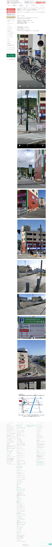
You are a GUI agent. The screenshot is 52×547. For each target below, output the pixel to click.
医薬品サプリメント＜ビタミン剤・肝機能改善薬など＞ (41, 456)
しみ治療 (8, 455)
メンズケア (9, 52)
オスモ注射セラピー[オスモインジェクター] (21, 464)
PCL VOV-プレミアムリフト (11, 429)
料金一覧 (27, 5)
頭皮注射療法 (18, 487)
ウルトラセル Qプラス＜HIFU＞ (21, 427)
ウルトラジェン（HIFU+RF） (11, 434)
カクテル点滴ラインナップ (40, 445)
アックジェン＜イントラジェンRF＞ (21, 428)
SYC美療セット (19, 499)
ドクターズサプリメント (20, 482)
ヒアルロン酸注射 (9, 451)
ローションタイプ (39, 428)
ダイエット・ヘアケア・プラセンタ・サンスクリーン (41, 454)
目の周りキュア (9, 31)
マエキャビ (18, 437)
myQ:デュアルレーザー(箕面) (21, 444)
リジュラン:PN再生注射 (20, 518)
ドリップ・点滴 (9, 36)
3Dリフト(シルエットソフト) (11, 426)
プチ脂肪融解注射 (19, 493)
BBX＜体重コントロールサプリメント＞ (41, 452)
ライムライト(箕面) (19, 441)
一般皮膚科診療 (21, 5)
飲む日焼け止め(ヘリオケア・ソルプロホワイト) (41, 462)
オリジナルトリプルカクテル (21, 519)
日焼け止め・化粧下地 (40, 436)
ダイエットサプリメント (20, 498)
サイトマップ (27, 544)
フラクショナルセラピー (10, 50)
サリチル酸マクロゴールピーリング (21, 455)
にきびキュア (9, 29)
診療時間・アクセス (34, 5)
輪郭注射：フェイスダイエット (11, 445)
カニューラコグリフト (10, 427)
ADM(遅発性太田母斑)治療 (10, 458)
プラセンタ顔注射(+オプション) (11, 438)
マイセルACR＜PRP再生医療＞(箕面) (11, 448)
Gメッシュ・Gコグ (19, 509)
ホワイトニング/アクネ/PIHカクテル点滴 (41, 441)
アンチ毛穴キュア (10, 27)
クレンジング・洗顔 (39, 427)
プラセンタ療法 (19, 466)
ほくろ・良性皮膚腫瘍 (10, 459)
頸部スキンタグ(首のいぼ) (10, 460)
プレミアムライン (39, 435)
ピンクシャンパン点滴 (40, 443)
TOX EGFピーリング (20, 452)
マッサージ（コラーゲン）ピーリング (21, 449)
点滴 (17, 486)
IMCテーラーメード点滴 (40, 446)
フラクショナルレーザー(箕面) (11, 464)
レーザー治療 (9, 34)
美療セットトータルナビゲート (10, 21)
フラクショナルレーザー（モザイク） (11, 457)
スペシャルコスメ (39, 438)
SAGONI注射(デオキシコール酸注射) (11, 447)
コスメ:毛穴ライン (19, 480)
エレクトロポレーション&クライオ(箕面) (21, 461)
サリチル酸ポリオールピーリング (21, 457)
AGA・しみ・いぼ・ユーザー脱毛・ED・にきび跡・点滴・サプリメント (31, 426)
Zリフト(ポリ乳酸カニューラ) (11, 428)
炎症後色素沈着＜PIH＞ (10, 46)
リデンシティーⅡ (19, 530)
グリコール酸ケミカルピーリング (21, 454)
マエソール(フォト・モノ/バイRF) (21, 436)
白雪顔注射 (8, 443)
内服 (17, 485)
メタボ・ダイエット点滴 (20, 492)
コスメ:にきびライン (19, 481)
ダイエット (9, 41)
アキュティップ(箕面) (20, 442)
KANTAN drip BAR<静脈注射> (41, 444)
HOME (9, 5)
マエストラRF (19, 433)
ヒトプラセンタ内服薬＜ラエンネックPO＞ (41, 459)
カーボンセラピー (19, 469)
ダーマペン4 (18, 468)
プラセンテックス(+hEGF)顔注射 (11, 437)
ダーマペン (8, 444)
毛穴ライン (38, 434)
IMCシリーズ (38, 457)
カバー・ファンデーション (40, 437)
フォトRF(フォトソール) (20, 432)
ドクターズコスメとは (40, 426)
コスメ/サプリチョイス (10, 24)
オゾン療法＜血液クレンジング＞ (41, 448)
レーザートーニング (19, 539)
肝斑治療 (8, 43)
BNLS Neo (18, 497)
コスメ (8, 38)
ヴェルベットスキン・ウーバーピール (21, 451)
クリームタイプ (39, 429)
